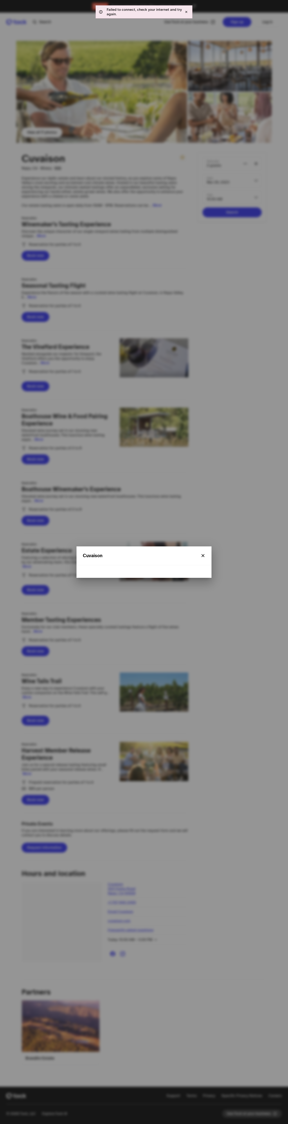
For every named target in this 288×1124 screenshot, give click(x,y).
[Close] (203, 556)
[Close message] (186, 12)
